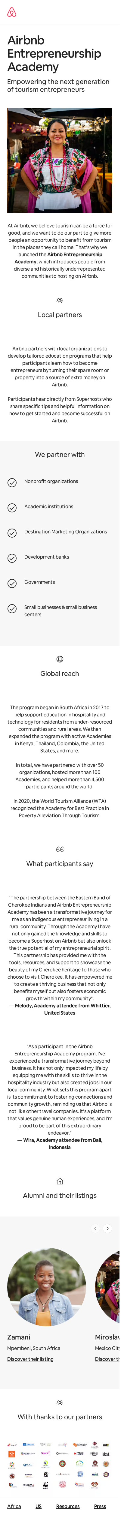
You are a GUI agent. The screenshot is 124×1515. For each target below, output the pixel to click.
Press (100, 1506)
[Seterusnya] (107, 1228)
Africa (14, 1506)
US (39, 1506)
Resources (68, 1506)
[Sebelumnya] (95, 1228)
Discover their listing (30, 1359)
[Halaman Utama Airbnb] (11, 12)
